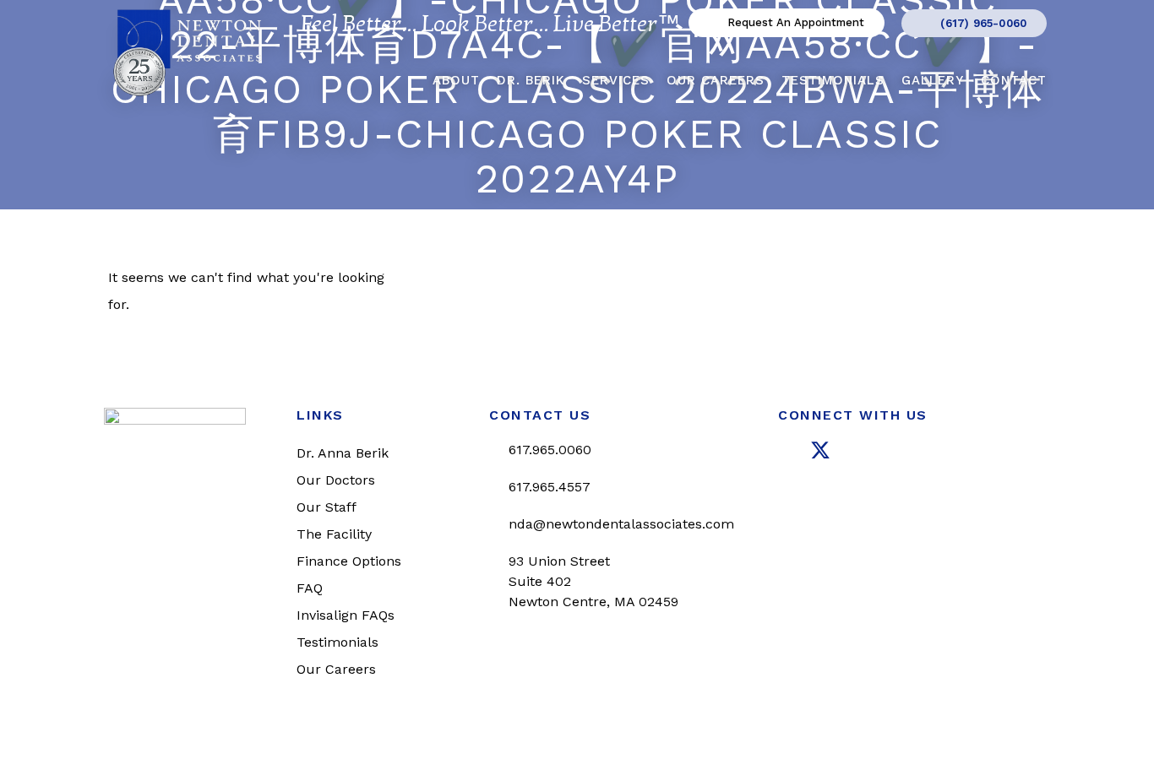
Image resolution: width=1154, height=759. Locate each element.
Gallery (932, 80)
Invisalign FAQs (346, 615)
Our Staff (327, 507)
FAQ (310, 588)
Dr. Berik (531, 80)
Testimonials (833, 80)
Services (616, 80)
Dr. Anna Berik (343, 453)
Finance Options (349, 561)
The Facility (334, 534)
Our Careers (716, 80)
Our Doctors (336, 480)
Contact (1014, 80)
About (456, 80)
